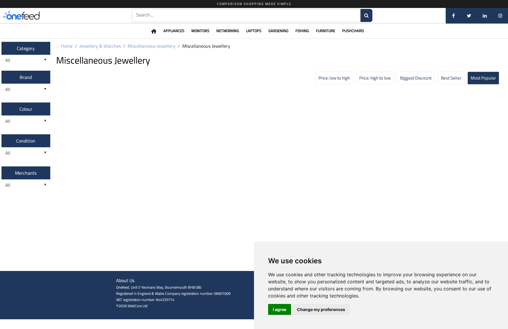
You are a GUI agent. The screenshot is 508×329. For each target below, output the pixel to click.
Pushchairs (353, 30)
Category (26, 48)
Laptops (253, 30)
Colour (25, 109)
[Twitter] (469, 15)
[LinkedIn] (484, 15)
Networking (227, 30)
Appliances (173, 30)
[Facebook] (453, 15)
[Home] (31, 15)
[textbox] (246, 15)
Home (67, 45)
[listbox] (25, 60)
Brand (26, 77)
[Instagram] (500, 15)
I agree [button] (279, 309)
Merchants (25, 172)
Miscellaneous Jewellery (152, 45)
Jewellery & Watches (100, 45)
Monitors (200, 30)
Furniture (325, 30)
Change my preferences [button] (321, 309)
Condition (25, 140)
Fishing (302, 30)
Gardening (278, 30)
